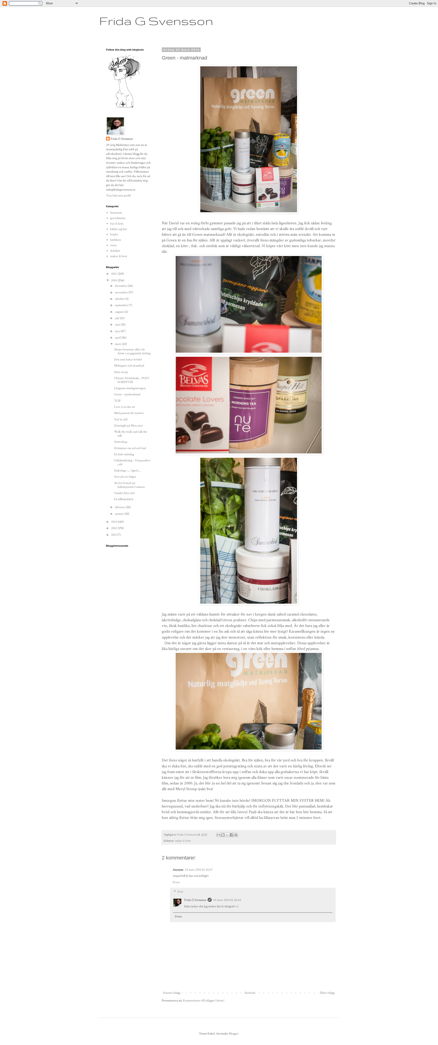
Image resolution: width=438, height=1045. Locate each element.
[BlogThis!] (223, 835)
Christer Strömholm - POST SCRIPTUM (131, 380)
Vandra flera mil (124, 493)
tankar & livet (183, 841)
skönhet (115, 251)
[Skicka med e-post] (218, 835)
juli (117, 318)
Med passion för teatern (128, 413)
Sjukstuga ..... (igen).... (127, 470)
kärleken (115, 240)
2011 (114, 535)
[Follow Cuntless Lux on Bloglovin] (124, 107)
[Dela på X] (227, 835)
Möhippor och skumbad (129, 366)
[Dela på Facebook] (231, 835)
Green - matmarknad (127, 394)
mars (118, 344)
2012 (114, 528)
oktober (120, 299)
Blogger (233, 1034)
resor (113, 245)
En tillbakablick (123, 499)
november (121, 292)
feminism (116, 213)
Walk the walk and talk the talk (130, 434)
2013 (114, 522)
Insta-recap (121, 372)
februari (120, 507)
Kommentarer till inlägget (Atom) (203, 1000)
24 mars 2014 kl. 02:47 (199, 870)
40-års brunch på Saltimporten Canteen (129, 485)
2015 (114, 274)
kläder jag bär (118, 229)
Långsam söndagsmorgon (130, 388)
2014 (114, 280)
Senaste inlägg (171, 993)
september (122, 305)
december (121, 286)
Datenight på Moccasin (128, 426)
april (118, 338)
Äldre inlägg (327, 993)
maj (117, 331)
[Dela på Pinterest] (236, 835)
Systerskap (120, 442)
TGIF (117, 401)
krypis (114, 234)
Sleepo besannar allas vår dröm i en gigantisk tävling (132, 351)
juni (118, 325)
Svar (180, 892)
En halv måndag (124, 454)
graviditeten (117, 218)
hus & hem (116, 224)
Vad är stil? (121, 419)
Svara (176, 882)
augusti (120, 312)
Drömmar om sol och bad (130, 448)
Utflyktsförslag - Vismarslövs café (132, 462)
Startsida (250, 993)
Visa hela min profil (118, 196)
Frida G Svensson (156, 20)
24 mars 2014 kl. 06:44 (227, 900)
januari (120, 514)
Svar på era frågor (125, 477)
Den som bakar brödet (128, 359)
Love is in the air (124, 407)
